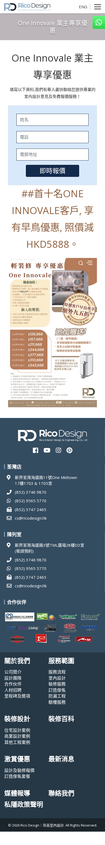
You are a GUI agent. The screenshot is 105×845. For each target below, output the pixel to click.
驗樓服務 (57, 702)
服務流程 (57, 672)
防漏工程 (57, 696)
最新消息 (61, 759)
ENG (83, 6)
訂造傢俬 (57, 690)
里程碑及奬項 (17, 696)
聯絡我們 (61, 793)
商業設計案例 (17, 736)
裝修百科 (61, 719)
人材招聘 (13, 690)
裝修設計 (17, 719)
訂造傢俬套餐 (17, 776)
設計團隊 (13, 678)
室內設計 (57, 678)
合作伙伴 (13, 684)
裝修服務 (57, 684)
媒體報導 (17, 793)
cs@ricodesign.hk (31, 518)
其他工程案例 (17, 742)
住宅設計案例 (17, 730)
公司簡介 (13, 672)
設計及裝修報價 (19, 770)
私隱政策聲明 (23, 804)
